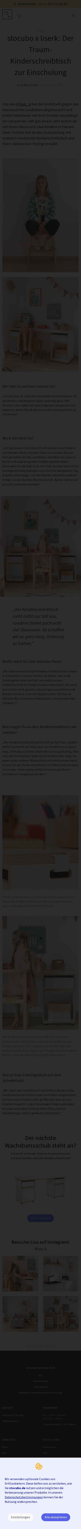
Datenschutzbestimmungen (24, 1497)
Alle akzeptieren (56, 1517)
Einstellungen (20, 1517)
